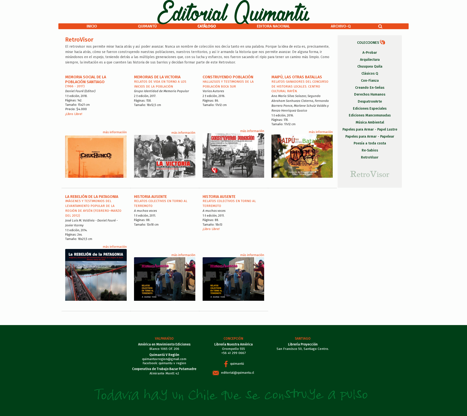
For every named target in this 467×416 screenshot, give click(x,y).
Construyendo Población (228, 77)
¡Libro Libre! (73, 114)
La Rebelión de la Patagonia (91, 196)
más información (115, 132)
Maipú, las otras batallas (296, 77)
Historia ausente (219, 196)
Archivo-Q (341, 26)
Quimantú (147, 26)
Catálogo (207, 26)
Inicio (92, 26)
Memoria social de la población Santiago (85, 79)
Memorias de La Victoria (157, 77)
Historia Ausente (150, 196)
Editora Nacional (273, 26)
